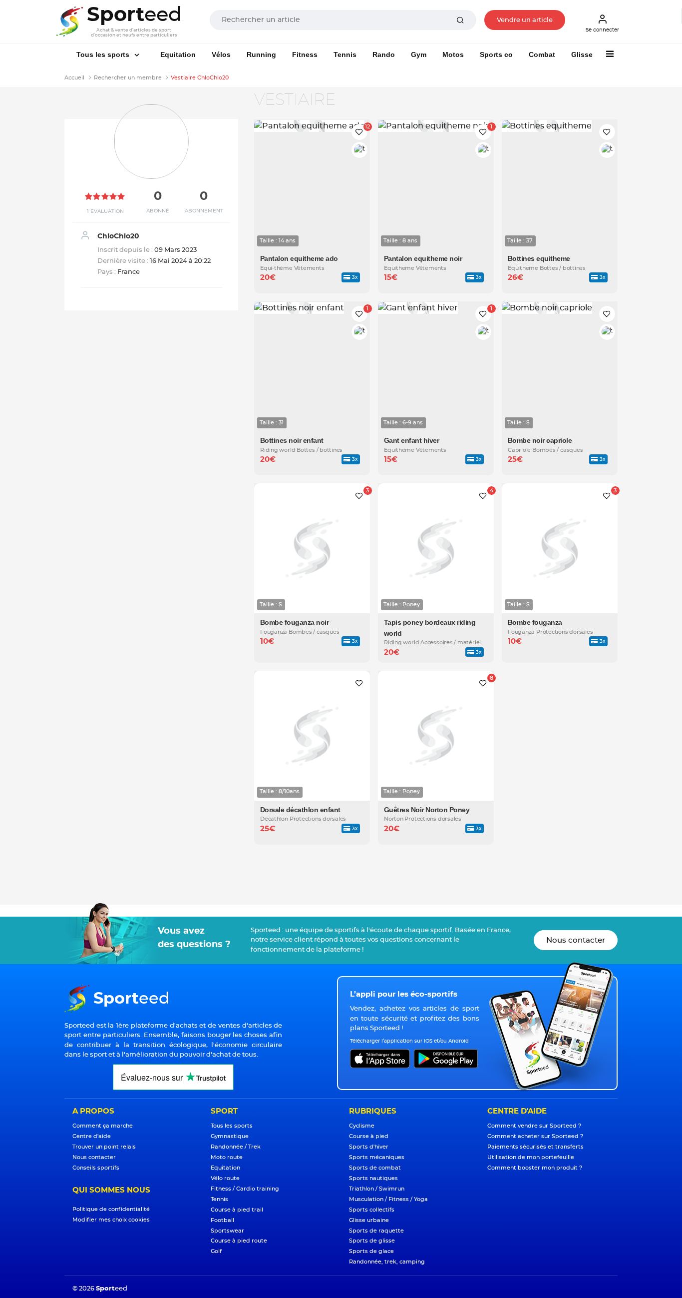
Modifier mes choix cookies (111, 1220)
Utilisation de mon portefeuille (530, 1157)
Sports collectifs (371, 1210)
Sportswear (227, 1231)
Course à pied (368, 1136)
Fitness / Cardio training (245, 1189)
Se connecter (602, 29)
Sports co (496, 54)
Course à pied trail (237, 1210)
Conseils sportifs (95, 1168)
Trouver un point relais (104, 1147)
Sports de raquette (376, 1231)
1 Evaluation (105, 211)
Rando (383, 54)
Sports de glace (371, 1251)
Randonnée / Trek (236, 1147)
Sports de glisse (372, 1241)
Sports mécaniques (376, 1157)
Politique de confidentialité (111, 1209)
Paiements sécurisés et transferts (535, 1147)
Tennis (345, 54)
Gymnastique (230, 1136)
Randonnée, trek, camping (387, 1262)
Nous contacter (575, 940)
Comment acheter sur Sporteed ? (535, 1136)
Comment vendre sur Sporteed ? (534, 1126)
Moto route (227, 1157)
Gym (418, 54)
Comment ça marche (102, 1126)
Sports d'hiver (368, 1147)
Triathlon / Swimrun (376, 1189)
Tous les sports (103, 54)
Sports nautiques (373, 1178)
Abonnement (204, 210)
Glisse (582, 54)
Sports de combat (375, 1168)
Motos (453, 54)
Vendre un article (525, 20)
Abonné (157, 210)
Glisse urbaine (369, 1220)
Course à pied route (239, 1241)
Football (222, 1220)
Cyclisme (361, 1126)
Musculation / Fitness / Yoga (388, 1199)
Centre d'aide (91, 1136)
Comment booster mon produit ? (534, 1168)
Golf (216, 1251)
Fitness (305, 54)
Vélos (221, 54)
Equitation (178, 54)
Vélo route (225, 1178)
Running (261, 54)
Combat (542, 54)
